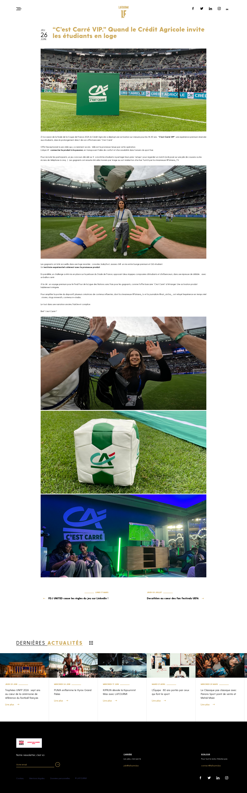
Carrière (127, 754)
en (227, 9)
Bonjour (205, 754)
